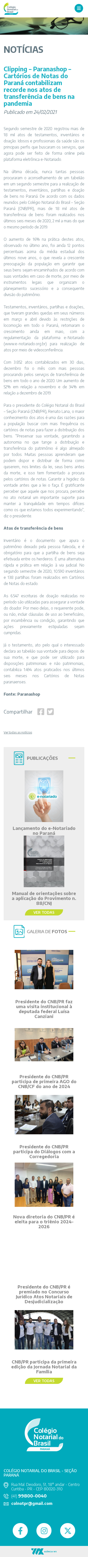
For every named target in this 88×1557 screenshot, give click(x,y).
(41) (29, 1496)
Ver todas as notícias (18, 732)
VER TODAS (44, 912)
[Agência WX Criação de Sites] (44, 1551)
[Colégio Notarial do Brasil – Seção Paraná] (11, 8)
